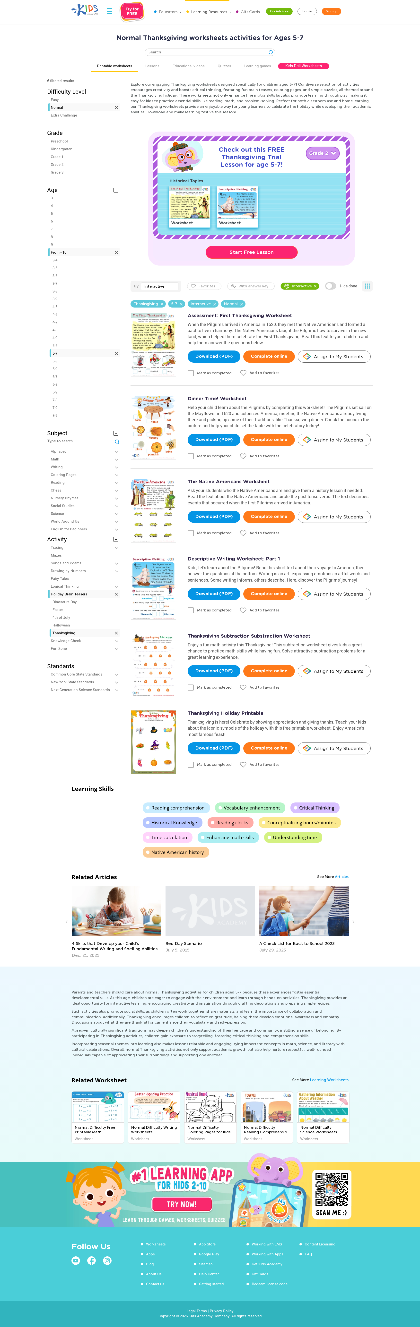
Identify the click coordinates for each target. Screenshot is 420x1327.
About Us (154, 1273)
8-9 (54, 415)
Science (57, 513)
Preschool (59, 141)
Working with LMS (267, 1244)
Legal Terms (197, 1310)
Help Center (209, 1273)
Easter (57, 609)
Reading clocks (232, 822)
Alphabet (58, 451)
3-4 (54, 260)
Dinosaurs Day (64, 601)
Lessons (152, 65)
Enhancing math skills (230, 837)
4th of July (61, 617)
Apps (150, 1254)
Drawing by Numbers (68, 570)
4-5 (54, 306)
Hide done (348, 286)
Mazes (56, 555)
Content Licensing (320, 1244)
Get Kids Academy (267, 1263)
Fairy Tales (60, 578)
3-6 (54, 275)
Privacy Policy (222, 1310)
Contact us (155, 1283)
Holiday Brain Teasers (69, 594)
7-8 (54, 399)
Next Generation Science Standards (80, 689)
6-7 (54, 376)
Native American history (177, 852)
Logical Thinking (65, 586)
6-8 (54, 384)
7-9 (54, 407)
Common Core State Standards (76, 674)
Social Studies (63, 505)
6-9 (54, 392)
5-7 (54, 353)
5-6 (54, 345)
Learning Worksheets (329, 1079)
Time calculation (169, 837)
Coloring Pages (64, 474)
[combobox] (159, 286)
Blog (150, 1263)
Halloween (61, 625)
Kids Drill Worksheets (303, 65)
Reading (58, 482)
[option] (116, 919)
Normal (57, 107)
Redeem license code (270, 1283)
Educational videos (189, 65)
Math (55, 459)
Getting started (211, 1283)
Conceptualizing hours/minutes (301, 822)
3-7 (54, 283)
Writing (57, 466)
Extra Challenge (64, 115)
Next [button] (352, 921)
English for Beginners (69, 528)
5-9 (54, 368)
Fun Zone (59, 648)
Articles (342, 876)
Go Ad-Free (279, 11)
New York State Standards (72, 681)
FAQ (308, 1254)
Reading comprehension (178, 808)
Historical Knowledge (174, 822)
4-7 (54, 322)
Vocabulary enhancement (252, 808)
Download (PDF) (214, 356)
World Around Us (65, 521)
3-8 (54, 291)
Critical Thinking (316, 808)
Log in (307, 11)
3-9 (54, 298)
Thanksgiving (63, 632)
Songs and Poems (66, 562)
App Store (207, 1244)
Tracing (57, 547)
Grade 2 (57, 164)
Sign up (331, 11)
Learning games (257, 65)
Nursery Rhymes (65, 497)
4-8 (54, 329)
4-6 (54, 314)
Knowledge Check (66, 640)
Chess (56, 490)
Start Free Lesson (252, 252)
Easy (55, 99)
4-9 (54, 337)
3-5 (54, 267)
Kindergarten (61, 148)
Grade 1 (57, 156)
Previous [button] (67, 921)
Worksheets (156, 1244)
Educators (167, 11)
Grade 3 (57, 172)
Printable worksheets (114, 65)
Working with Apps (267, 1254)
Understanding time (295, 837)
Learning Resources (208, 11)
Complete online (269, 356)
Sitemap (206, 1263)
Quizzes (224, 65)
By (136, 286)
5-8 (54, 361)
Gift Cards (250, 11)
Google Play (209, 1254)
